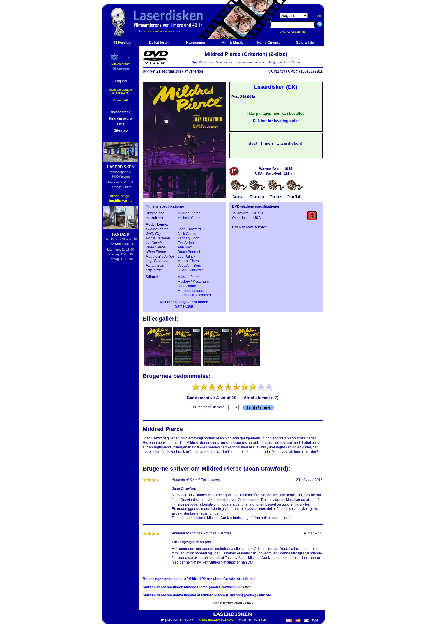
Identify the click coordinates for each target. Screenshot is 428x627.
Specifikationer (202, 62)
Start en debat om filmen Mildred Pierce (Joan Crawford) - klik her (197, 587)
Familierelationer (191, 291)
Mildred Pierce (189, 277)
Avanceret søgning (296, 31)
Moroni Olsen (188, 261)
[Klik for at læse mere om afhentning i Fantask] (120, 217)
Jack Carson (187, 234)
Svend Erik (198, 480)
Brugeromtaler (278, 62)
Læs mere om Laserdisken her (159, 31)
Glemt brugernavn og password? (121, 91)
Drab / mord (187, 286)
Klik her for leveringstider (276, 121)
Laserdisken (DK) (275, 87)
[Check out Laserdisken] (115, 59)
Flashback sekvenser (194, 295)
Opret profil (120, 100)
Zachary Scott (188, 238)
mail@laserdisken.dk (216, 620)
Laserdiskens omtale (250, 62)
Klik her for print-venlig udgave (232, 602)
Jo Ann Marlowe (190, 270)
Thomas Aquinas (203, 533)
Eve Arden (186, 243)
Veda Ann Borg (189, 266)
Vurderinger (224, 62)
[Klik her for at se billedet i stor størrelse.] (158, 366)
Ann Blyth (185, 247)
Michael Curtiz (189, 218)
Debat (296, 62)
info (319, 15)
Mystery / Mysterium (193, 282)
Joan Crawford (189, 229)
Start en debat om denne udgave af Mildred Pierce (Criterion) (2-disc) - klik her (207, 595)
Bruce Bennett (189, 252)
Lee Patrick (186, 257)
